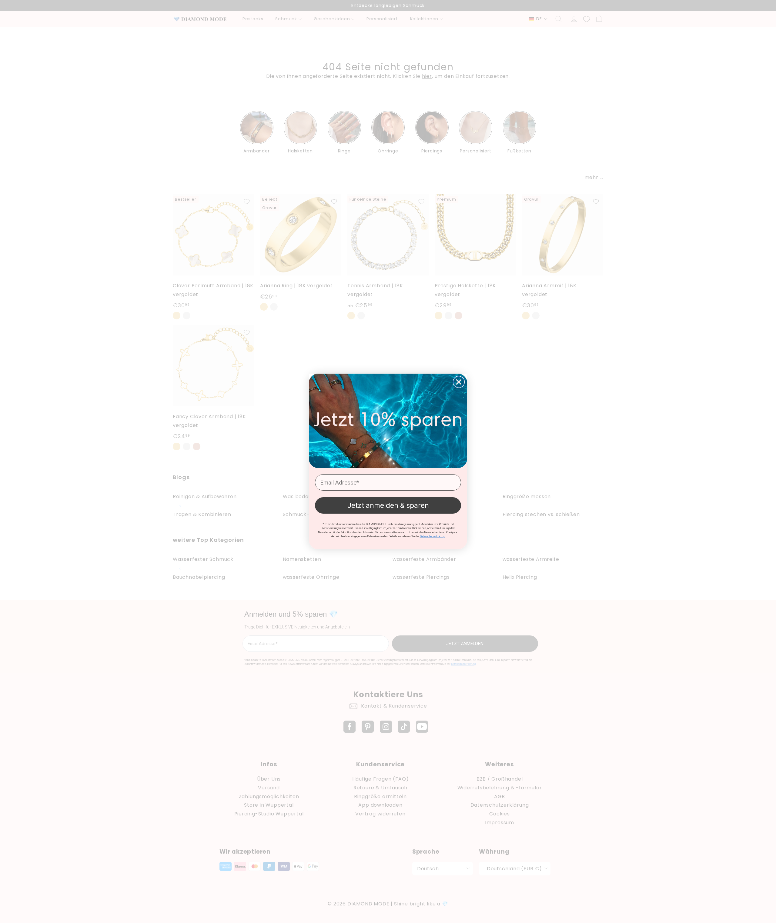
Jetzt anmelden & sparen (388, 505)
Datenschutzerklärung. (432, 536)
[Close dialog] (458, 382)
